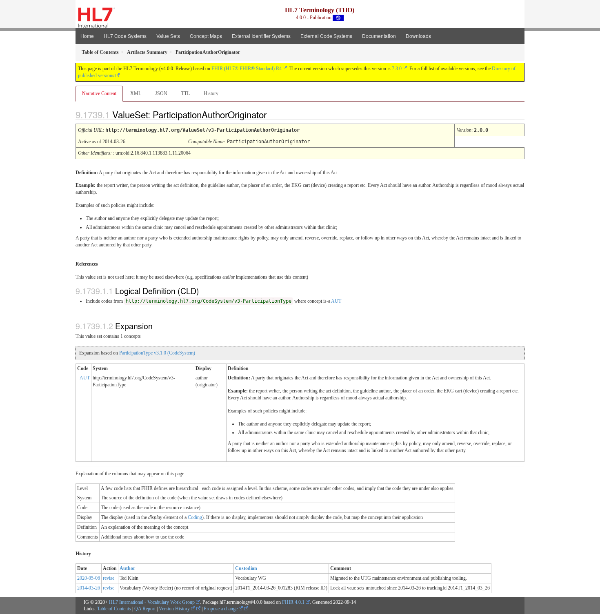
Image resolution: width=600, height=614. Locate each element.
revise (108, 578)
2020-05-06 (88, 578)
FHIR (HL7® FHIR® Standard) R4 (246, 68)
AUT (336, 301)
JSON (161, 93)
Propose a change (221, 609)
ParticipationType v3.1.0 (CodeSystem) (157, 353)
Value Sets (168, 35)
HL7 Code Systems (125, 35)
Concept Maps (206, 35)
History (211, 93)
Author (127, 568)
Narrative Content (99, 93)
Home (87, 35)
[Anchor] (273, 114)
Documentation (379, 35)
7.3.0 (397, 68)
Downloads (418, 35)
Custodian (246, 568)
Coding (195, 517)
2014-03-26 (88, 588)
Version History (175, 609)
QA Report (145, 609)
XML (135, 93)
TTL (185, 93)
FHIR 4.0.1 (293, 602)
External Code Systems (326, 35)
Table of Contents (114, 609)
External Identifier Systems (261, 35)
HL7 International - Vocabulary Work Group (152, 602)
